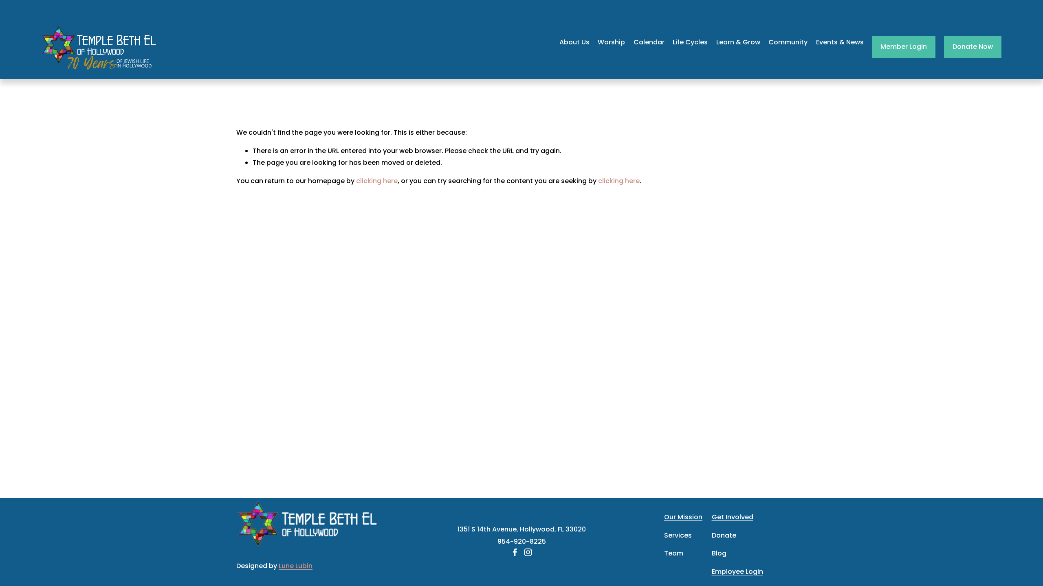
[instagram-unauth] (528, 552)
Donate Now (973, 46)
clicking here (377, 181)
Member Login (903, 46)
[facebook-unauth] (515, 552)
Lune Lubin (295, 566)
